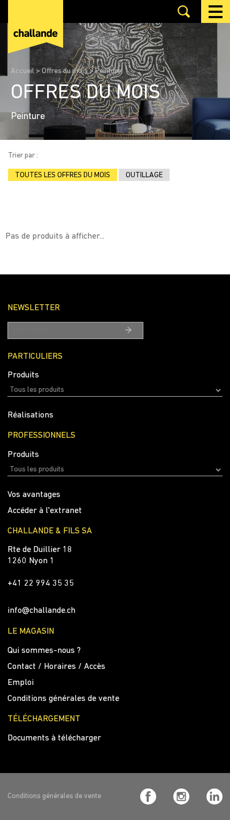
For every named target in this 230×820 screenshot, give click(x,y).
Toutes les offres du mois (62, 175)
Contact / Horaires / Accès (56, 667)
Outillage (144, 175)
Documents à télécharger (54, 738)
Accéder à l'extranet (44, 511)
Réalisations (30, 415)
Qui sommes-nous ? (44, 650)
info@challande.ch (41, 610)
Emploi (20, 683)
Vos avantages (33, 495)
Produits (23, 375)
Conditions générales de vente (63, 699)
